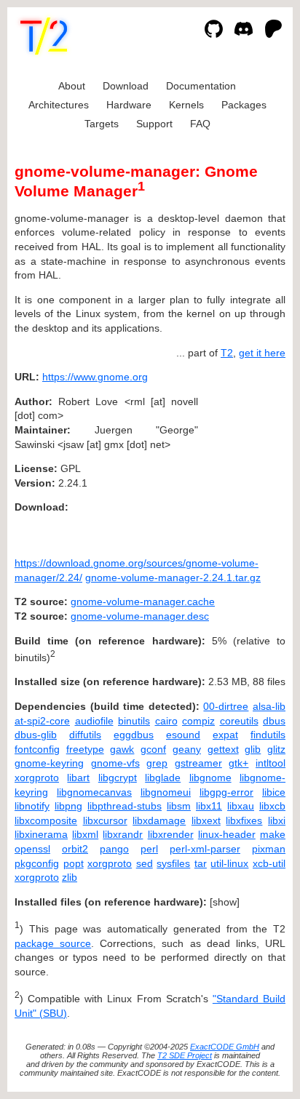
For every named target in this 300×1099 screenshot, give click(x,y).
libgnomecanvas (94, 792)
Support (154, 123)
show (225, 902)
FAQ (200, 123)
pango (114, 849)
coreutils (239, 721)
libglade (163, 777)
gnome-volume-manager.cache (143, 601)
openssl (32, 849)
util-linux (229, 863)
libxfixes (244, 820)
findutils (267, 734)
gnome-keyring (49, 763)
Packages (244, 105)
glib (253, 749)
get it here (262, 353)
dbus (274, 721)
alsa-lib (269, 706)
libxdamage (159, 820)
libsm (179, 806)
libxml (85, 834)
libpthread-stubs (124, 806)
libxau (240, 806)
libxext (206, 820)
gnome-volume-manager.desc (140, 616)
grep (156, 763)
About (71, 86)
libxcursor (105, 820)
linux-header (227, 834)
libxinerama (41, 834)
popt (73, 863)
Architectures (58, 105)
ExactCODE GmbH (224, 1046)
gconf (153, 749)
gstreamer (198, 763)
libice (273, 792)
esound (183, 734)
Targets (101, 123)
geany (187, 749)
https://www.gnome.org (95, 377)
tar (200, 863)
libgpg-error (226, 792)
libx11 (209, 806)
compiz (198, 721)
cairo (166, 721)
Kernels (186, 105)
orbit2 (75, 849)
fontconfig (37, 749)
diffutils (85, 734)
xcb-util (269, 863)
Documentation (201, 86)
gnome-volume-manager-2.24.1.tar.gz (173, 577)
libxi (276, 820)
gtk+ (238, 763)
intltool (270, 763)
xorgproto (37, 777)
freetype (85, 749)
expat (225, 734)
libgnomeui (166, 792)
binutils (134, 721)
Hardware (128, 105)
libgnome (210, 777)
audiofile (94, 721)
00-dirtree (225, 706)
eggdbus (134, 734)
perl (149, 849)
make (272, 834)
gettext (223, 749)
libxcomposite (46, 820)
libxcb (272, 806)
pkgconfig (37, 863)
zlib (69, 877)
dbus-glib (36, 734)
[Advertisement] (241, 464)
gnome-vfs (115, 763)
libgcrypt (117, 777)
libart (78, 777)
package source (53, 943)
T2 (227, 353)
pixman (268, 849)
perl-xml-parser (205, 849)
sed (144, 863)
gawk (122, 749)
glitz (276, 749)
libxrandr (123, 834)
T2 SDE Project (184, 1055)
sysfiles (173, 863)
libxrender (171, 834)
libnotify (32, 806)
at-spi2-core (42, 721)
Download (126, 86)
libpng (68, 806)
